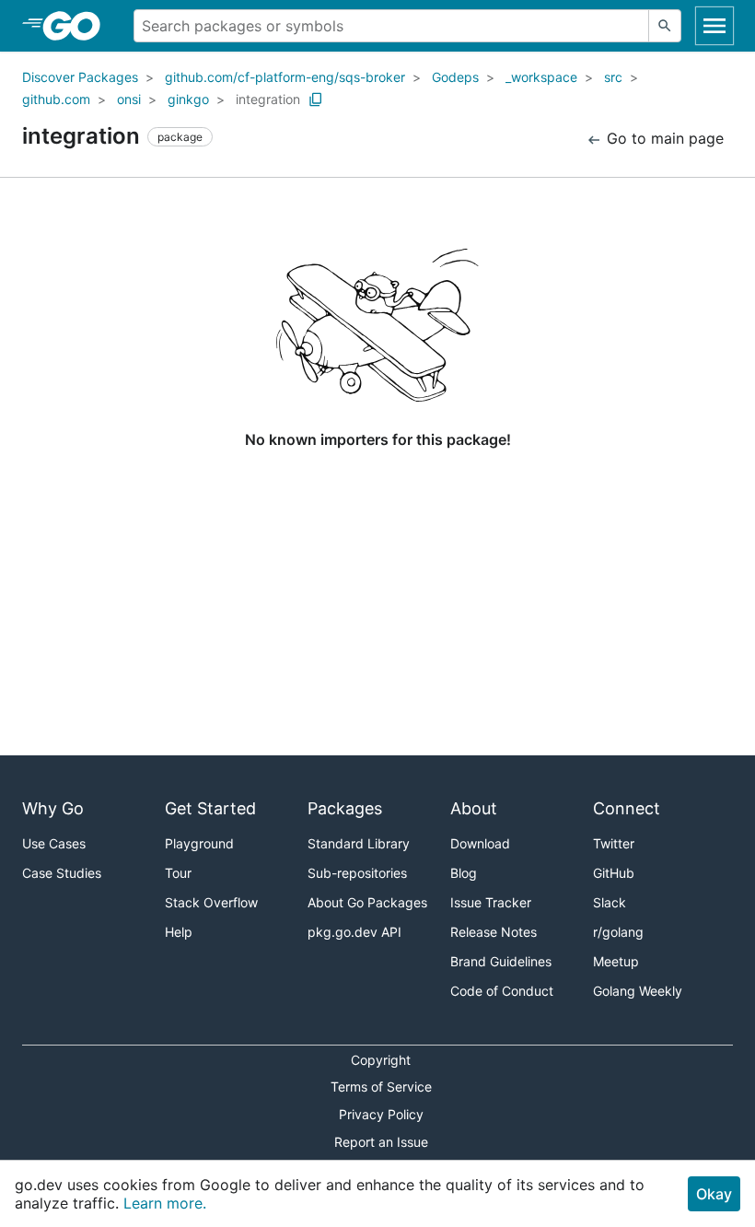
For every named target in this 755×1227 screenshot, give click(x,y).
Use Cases (54, 843)
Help (178, 932)
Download (480, 843)
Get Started (210, 808)
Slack (609, 902)
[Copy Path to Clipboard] (316, 99)
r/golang (618, 932)
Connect (626, 808)
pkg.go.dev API (354, 932)
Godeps (455, 77)
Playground (199, 843)
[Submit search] (664, 25)
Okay (714, 1194)
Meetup (616, 961)
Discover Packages (80, 77)
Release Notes (493, 932)
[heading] (78, 26)
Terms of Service (381, 1086)
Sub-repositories (357, 873)
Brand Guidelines (501, 961)
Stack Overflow (211, 902)
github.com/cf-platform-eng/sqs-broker (285, 77)
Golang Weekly (637, 991)
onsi (129, 99)
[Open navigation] (714, 25)
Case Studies (61, 873)
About (473, 808)
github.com (56, 99)
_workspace (541, 77)
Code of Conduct (501, 991)
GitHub (613, 873)
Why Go (53, 808)
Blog (463, 873)
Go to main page (663, 138)
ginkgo (188, 99)
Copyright (381, 1060)
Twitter (613, 843)
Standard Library (359, 843)
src (613, 77)
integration (268, 99)
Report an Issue (381, 1142)
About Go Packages (367, 902)
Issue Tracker (490, 902)
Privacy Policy (381, 1114)
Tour (178, 873)
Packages (345, 808)
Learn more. (164, 1203)
